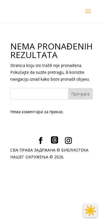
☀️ (90, 210)
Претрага (80, 94)
